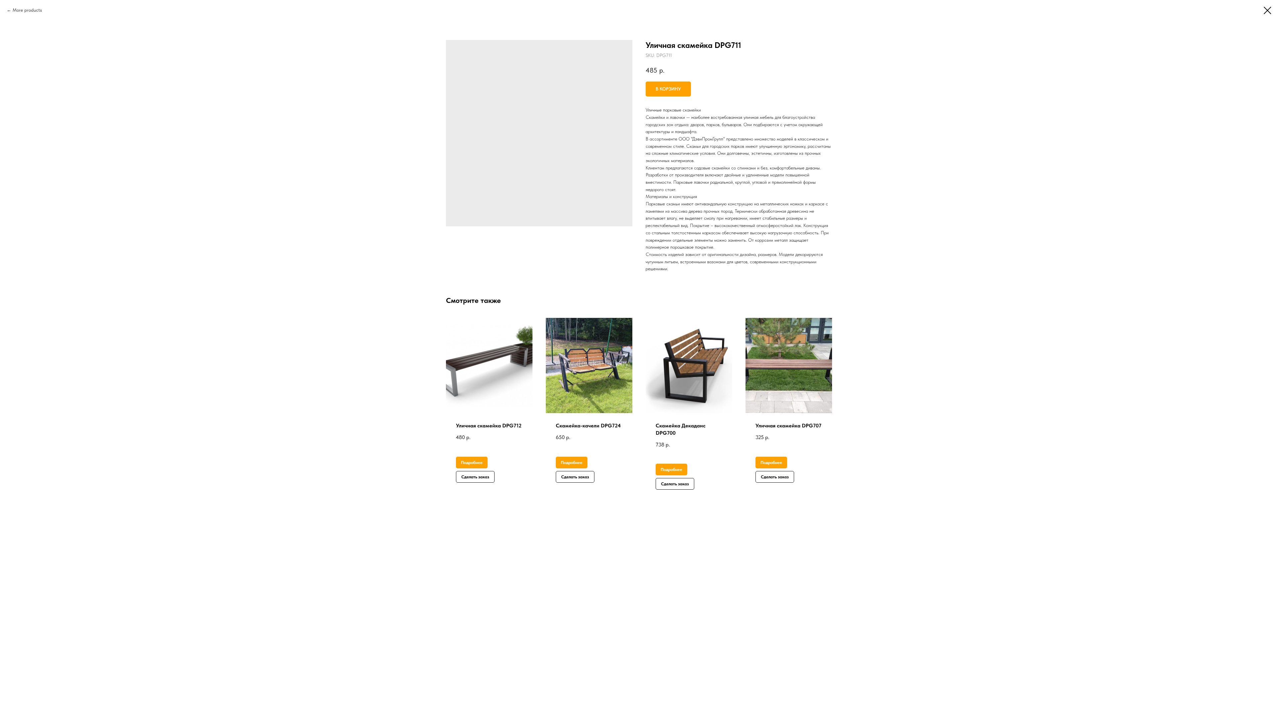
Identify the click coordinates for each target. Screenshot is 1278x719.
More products (27, 10)
